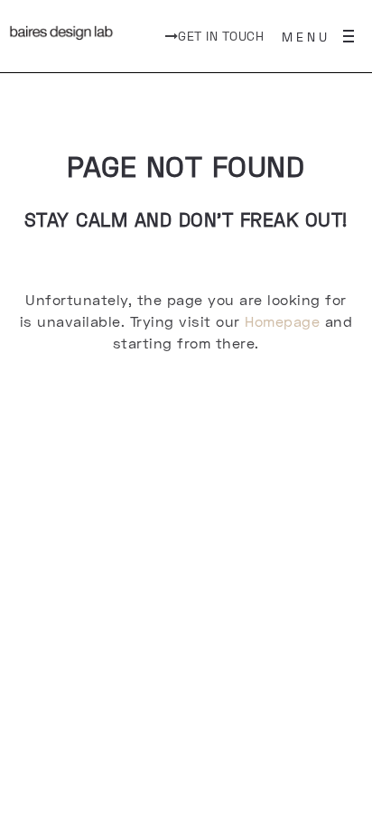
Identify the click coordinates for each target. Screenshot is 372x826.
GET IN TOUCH (221, 35)
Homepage (282, 320)
